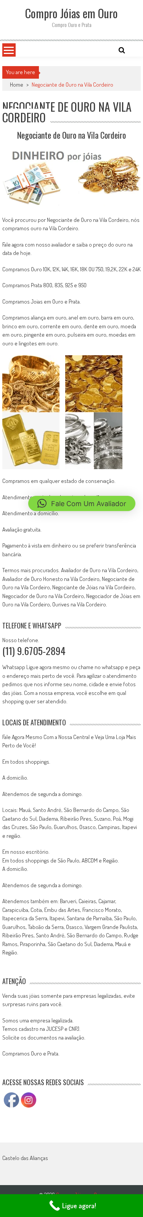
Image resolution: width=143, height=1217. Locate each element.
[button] (81, 503)
